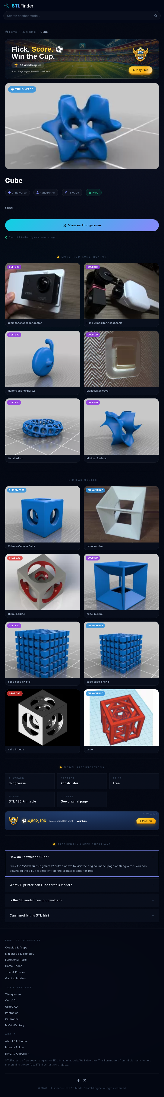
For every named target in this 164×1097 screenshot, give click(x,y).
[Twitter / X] (84, 1080)
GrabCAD (11, 1006)
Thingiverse (13, 994)
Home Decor (13, 966)
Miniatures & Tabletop (19, 953)
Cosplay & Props (16, 947)
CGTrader (11, 1019)
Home (12, 31)
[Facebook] (79, 1080)
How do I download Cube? (29, 857)
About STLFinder (16, 1041)
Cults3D (10, 1000)
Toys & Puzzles (15, 972)
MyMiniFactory (14, 1025)
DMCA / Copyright (17, 1053)
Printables (11, 1012)
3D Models (29, 31)
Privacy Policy (14, 1047)
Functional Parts (16, 959)
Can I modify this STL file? (29, 915)
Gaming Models (15, 978)
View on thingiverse (84, 225)
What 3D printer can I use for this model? (41, 885)
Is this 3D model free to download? (36, 900)
